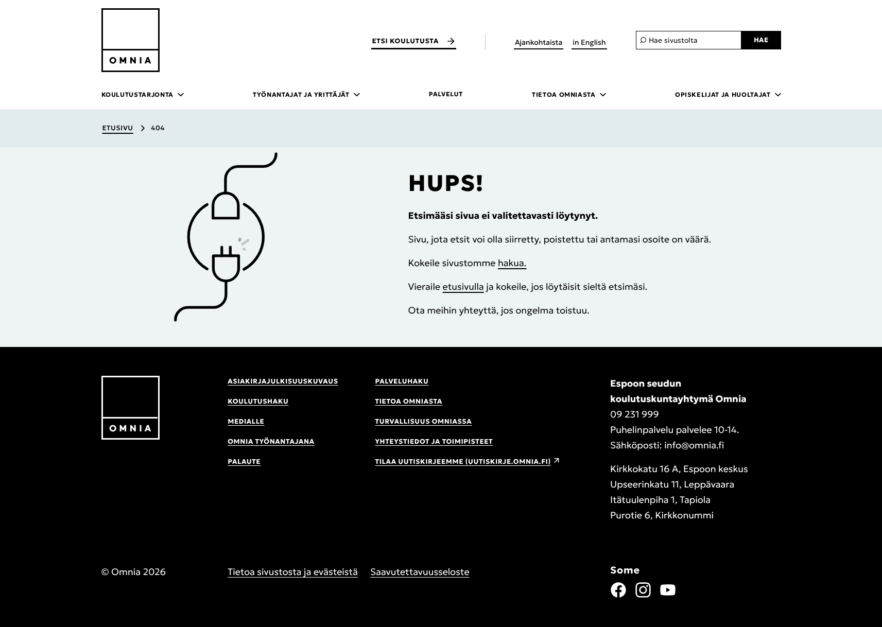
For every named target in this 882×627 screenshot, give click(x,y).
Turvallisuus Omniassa (423, 421)
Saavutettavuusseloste (420, 572)
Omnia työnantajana (271, 441)
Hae (761, 40)
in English (589, 42)
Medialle (246, 421)
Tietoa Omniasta (409, 401)
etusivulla (463, 286)
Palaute (244, 461)
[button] (225, 237)
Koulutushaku (258, 401)
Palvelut (446, 94)
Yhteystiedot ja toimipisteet (434, 441)
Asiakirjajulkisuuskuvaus (283, 381)
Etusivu (117, 128)
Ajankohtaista (538, 42)
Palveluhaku (402, 381)
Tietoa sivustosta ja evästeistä (293, 572)
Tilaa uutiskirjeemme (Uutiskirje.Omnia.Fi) (463, 461)
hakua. (512, 263)
